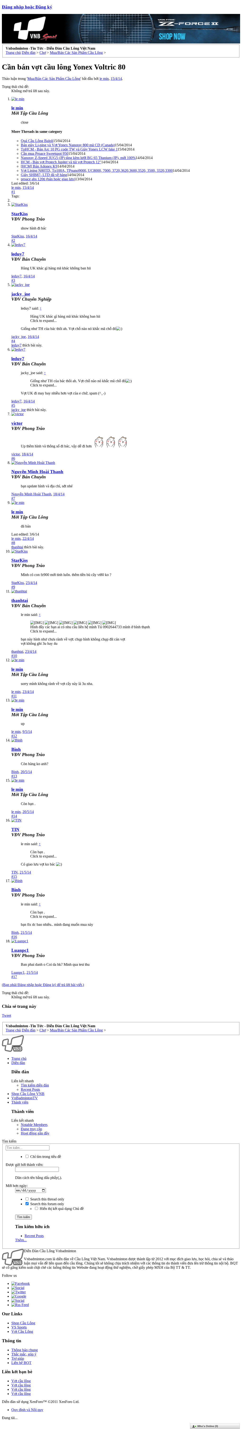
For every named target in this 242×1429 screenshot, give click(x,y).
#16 (14, 937)
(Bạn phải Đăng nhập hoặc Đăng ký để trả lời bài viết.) (43, 985)
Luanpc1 (20, 950)
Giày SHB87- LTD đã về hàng (44, 175)
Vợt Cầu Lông (22, 1331)
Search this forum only (46, 1204)
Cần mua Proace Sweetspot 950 (44, 154)
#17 (14, 977)
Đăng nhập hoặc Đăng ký (27, 6)
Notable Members (34, 1125)
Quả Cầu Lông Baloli (37, 141)
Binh (16, 749)
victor (16, 423)
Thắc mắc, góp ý (23, 1354)
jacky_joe (20, 293)
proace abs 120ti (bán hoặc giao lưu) (48, 179)
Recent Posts (30, 1089)
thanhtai (17, 547)
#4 (13, 341)
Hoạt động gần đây (35, 1133)
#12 (14, 736)
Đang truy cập (31, 1129)
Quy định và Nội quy (27, 1410)
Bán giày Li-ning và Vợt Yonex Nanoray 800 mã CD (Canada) (68, 145)
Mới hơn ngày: (17, 1186)
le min (104, 79)
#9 (13, 587)
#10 (14, 656)
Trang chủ (18, 1059)
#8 (13, 543)
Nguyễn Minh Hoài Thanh (37, 471)
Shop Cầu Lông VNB (27, 1094)
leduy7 (17, 253)
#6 (13, 458)
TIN (15, 829)
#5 (13, 405)
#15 (14, 877)
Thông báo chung (24, 1350)
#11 (14, 696)
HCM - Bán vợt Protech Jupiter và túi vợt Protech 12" (61, 162)
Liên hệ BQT (21, 1363)
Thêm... (21, 1240)
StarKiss (19, 213)
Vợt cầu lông (21, 1381)
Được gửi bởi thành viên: (24, 1165)
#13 (14, 776)
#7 (13, 498)
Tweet (6, 1015)
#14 (14, 816)
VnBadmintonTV (24, 1098)
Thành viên (19, 1102)
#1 (13, 192)
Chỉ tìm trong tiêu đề (45, 1157)
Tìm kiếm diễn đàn (35, 1085)
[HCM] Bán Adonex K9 (39, 166)
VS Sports (19, 1327)
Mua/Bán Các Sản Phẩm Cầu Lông (53, 79)
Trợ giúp (17, 1358)
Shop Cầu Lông (23, 1323)
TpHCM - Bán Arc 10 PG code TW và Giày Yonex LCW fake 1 (69, 149)
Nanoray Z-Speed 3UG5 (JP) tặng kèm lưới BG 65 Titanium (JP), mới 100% (78, 158)
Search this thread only (46, 1199)
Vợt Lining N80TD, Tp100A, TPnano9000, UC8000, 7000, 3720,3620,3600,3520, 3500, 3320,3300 (97, 171)
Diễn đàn (18, 1063)
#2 (13, 240)
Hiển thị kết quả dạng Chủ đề (61, 1209)
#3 (13, 280)
